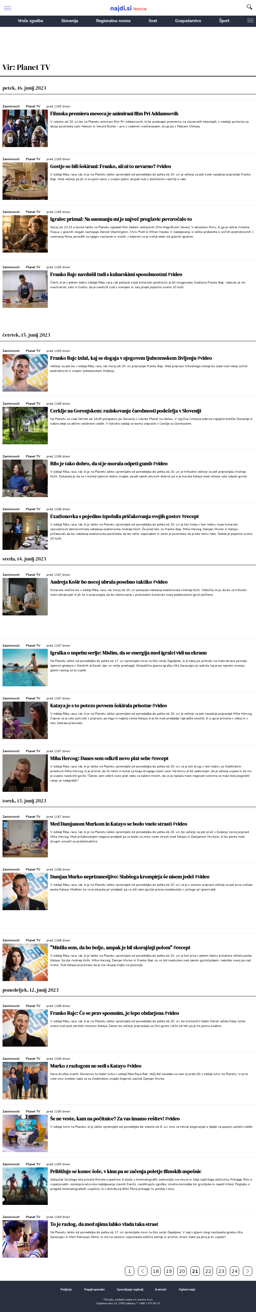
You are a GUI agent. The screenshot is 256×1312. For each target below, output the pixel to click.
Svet (153, 21)
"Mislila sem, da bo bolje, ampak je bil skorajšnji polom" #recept (120, 947)
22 (208, 1271)
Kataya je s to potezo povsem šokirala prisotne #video (108, 705)
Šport (224, 21)
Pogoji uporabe (94, 1289)
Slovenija (69, 21)
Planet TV (33, 106)
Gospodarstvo (188, 21)
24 (234, 1271)
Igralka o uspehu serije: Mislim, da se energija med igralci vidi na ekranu (128, 652)
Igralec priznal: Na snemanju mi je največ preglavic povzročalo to (121, 218)
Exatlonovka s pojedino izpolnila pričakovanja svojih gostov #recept (124, 516)
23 (221, 1271)
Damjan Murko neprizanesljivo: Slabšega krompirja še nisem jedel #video (129, 876)
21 (195, 1271)
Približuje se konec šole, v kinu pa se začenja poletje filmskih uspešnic (125, 1171)
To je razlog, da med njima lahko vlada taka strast (104, 1224)
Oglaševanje (187, 1289)
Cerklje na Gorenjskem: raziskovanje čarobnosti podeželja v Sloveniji (125, 410)
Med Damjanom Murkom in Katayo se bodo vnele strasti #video (118, 823)
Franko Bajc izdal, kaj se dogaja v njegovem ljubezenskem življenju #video (131, 357)
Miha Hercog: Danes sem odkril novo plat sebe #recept (109, 758)
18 (156, 1271)
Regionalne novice (113, 21)
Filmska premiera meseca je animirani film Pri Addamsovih (114, 113)
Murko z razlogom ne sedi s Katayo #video (95, 1065)
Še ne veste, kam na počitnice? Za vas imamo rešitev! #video (115, 1118)
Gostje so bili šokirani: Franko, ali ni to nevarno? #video (110, 166)
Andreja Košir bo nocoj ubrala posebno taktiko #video (109, 581)
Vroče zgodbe (30, 21)
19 (169, 1271)
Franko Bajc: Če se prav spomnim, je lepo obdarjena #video (114, 1012)
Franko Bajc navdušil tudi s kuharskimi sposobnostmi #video (116, 274)
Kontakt (161, 1289)
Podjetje (66, 1289)
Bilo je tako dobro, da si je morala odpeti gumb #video (109, 463)
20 (182, 1271)
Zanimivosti (11, 106)
